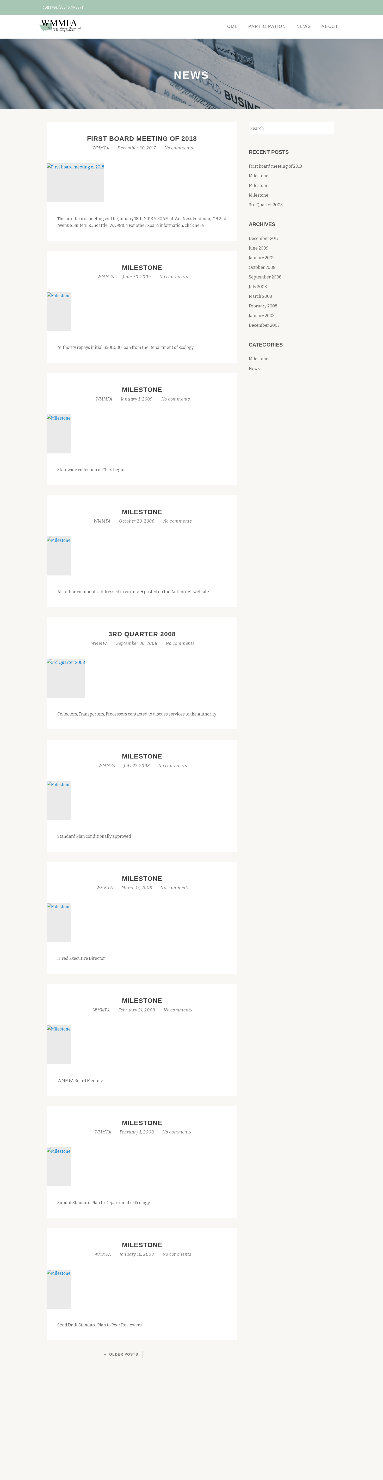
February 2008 (263, 306)
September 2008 (265, 277)
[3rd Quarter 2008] (66, 662)
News (303, 26)
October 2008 (262, 267)
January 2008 (262, 315)
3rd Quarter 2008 (142, 634)
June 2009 (258, 248)
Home (231, 26)
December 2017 (264, 238)
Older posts (123, 1354)
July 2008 (258, 286)
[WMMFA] (61, 26)
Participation (267, 26)
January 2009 (262, 257)
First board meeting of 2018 (142, 138)
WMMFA (101, 147)
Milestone (142, 267)
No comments (178, 147)
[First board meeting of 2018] (75, 166)
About (330, 26)
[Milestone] (59, 295)
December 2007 (264, 325)
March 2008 (260, 296)
